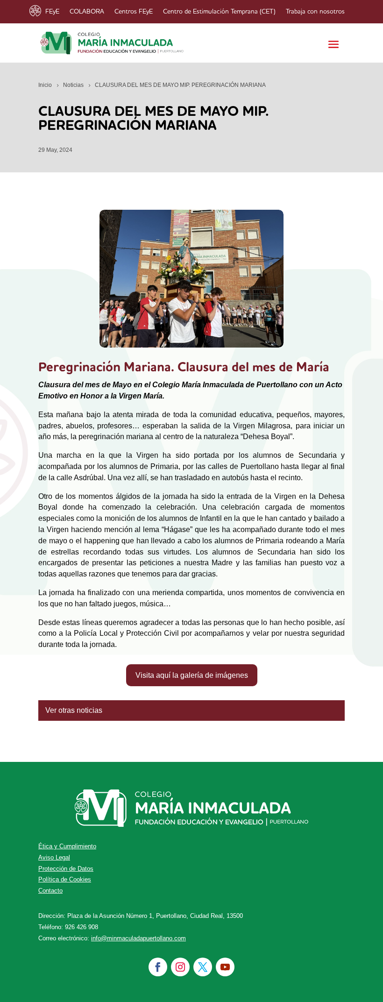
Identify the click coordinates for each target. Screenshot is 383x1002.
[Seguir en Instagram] (180, 967)
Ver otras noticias (73, 710)
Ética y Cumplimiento (67, 846)
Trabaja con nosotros (315, 11)
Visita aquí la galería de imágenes (191, 675)
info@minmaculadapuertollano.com (138, 938)
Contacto (50, 890)
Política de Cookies (64, 879)
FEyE (52, 11)
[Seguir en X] (202, 967)
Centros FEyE (133, 11)
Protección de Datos (65, 868)
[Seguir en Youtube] (225, 967)
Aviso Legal (54, 857)
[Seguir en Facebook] (158, 967)
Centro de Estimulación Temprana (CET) (219, 11)
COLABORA (87, 11)
